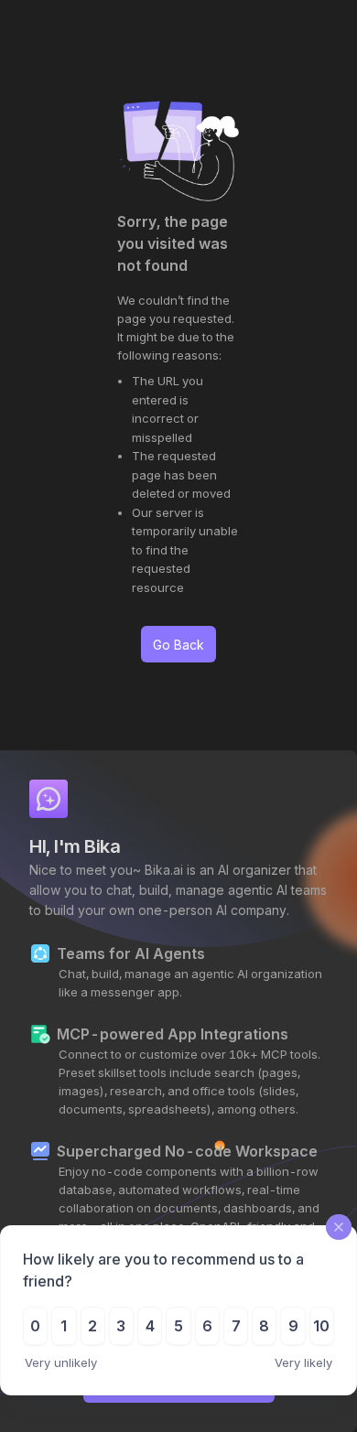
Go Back (178, 644)
